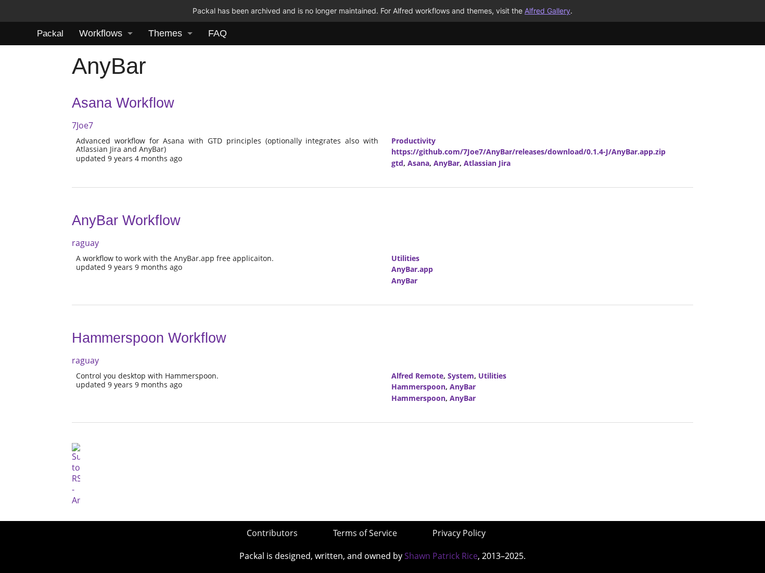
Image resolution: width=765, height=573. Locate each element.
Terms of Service (365, 533)
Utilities (405, 258)
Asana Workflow (123, 103)
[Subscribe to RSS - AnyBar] (76, 473)
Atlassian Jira (487, 163)
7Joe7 (82, 125)
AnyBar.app (412, 269)
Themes (165, 33)
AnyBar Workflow (126, 220)
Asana (418, 163)
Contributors (272, 533)
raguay (85, 243)
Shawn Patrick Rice (441, 556)
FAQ (217, 33)
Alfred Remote (417, 376)
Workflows (100, 33)
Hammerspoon (418, 387)
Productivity (413, 141)
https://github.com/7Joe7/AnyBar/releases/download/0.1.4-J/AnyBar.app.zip (528, 152)
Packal (50, 33)
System (461, 376)
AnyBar (447, 163)
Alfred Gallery (547, 10)
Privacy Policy (459, 533)
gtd (397, 163)
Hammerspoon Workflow (149, 338)
